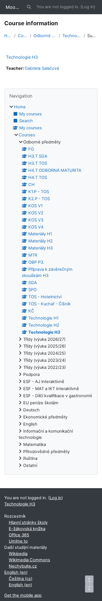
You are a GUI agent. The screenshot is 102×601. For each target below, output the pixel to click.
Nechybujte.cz (23, 566)
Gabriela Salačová (42, 68)
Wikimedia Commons (29, 559)
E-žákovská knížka (27, 528)
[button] (29, 7)
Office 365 (19, 534)
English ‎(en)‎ (15, 572)
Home (8, 35)
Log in (88, 6)
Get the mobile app (23, 595)
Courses (22, 35)
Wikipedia (18, 553)
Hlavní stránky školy (28, 522)
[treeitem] (51, 286)
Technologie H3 (71, 35)
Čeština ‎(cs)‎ (20, 578)
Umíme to (18, 541)
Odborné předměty (45, 35)
